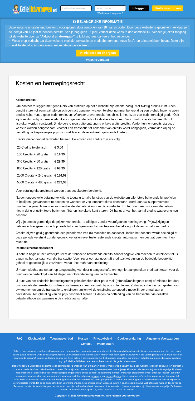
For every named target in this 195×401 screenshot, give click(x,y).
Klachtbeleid (36, 338)
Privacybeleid (102, 338)
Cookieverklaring (129, 338)
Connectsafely (113, 376)
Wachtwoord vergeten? (110, 13)
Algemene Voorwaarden (162, 338)
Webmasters (105, 343)
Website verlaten (97, 59)
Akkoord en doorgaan (99, 53)
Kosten (83, 338)
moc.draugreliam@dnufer (134, 281)
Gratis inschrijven (168, 8)
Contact (86, 343)
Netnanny (96, 376)
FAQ (19, 338)
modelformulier (50, 285)
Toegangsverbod (61, 338)
